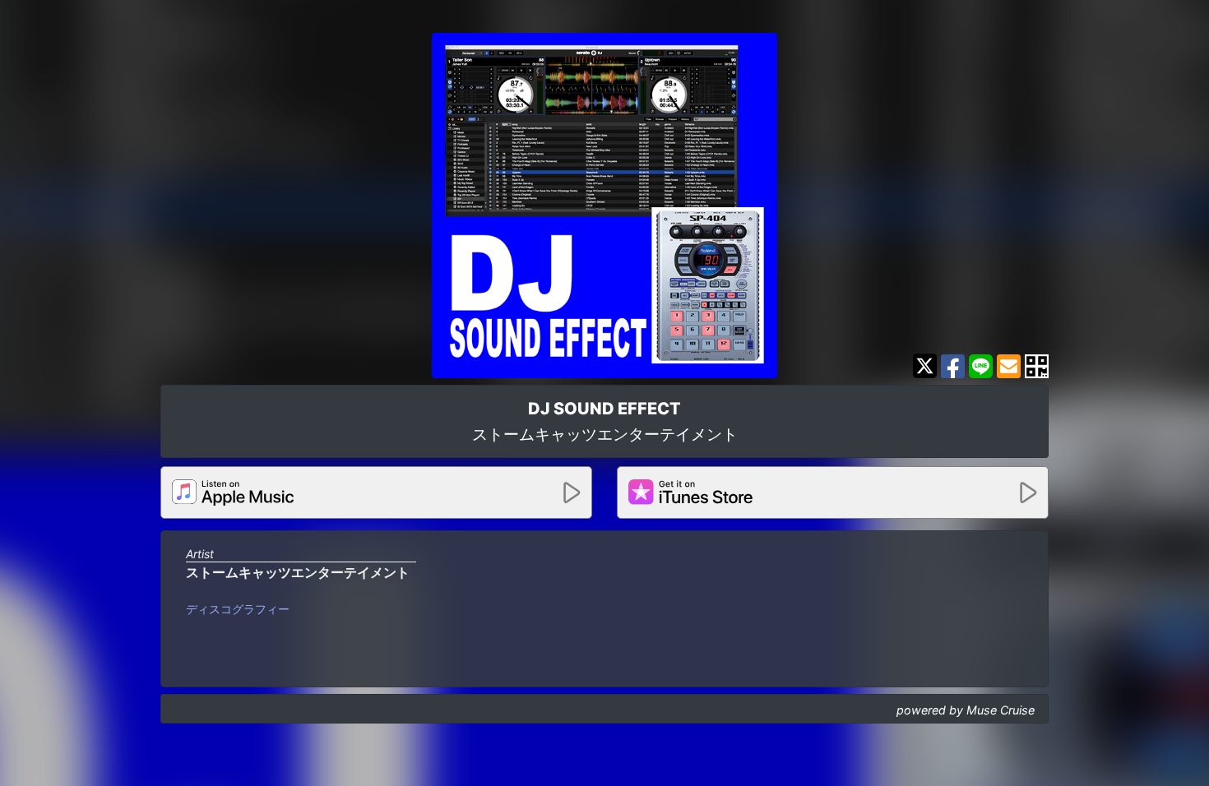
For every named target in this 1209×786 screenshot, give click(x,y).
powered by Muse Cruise (965, 710)
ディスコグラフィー (238, 609)
